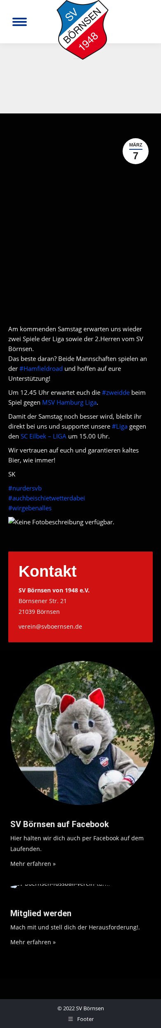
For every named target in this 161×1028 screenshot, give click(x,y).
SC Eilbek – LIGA (43, 436)
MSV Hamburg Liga (69, 402)
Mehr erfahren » (33, 864)
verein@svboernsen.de (50, 626)
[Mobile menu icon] (19, 22)
